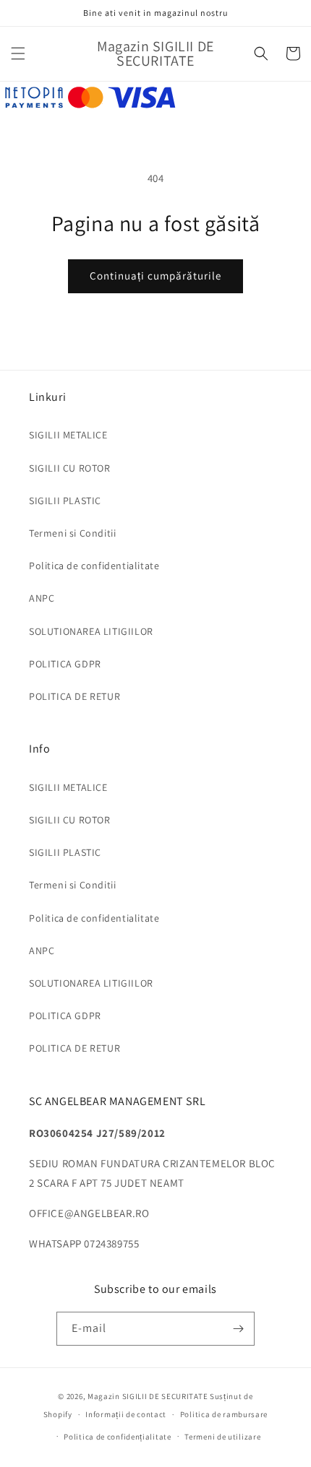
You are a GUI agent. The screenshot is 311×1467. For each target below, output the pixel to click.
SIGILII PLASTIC (65, 500)
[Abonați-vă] (238, 1329)
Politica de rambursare (224, 1414)
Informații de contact (125, 1414)
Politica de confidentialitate (94, 565)
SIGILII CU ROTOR (70, 468)
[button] (18, 53)
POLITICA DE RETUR (74, 696)
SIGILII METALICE (68, 434)
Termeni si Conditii (72, 533)
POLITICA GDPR (65, 663)
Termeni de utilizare (222, 1437)
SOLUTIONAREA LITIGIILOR (91, 631)
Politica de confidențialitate (117, 1437)
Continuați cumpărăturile (155, 275)
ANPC (41, 598)
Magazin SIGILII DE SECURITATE (148, 1396)
